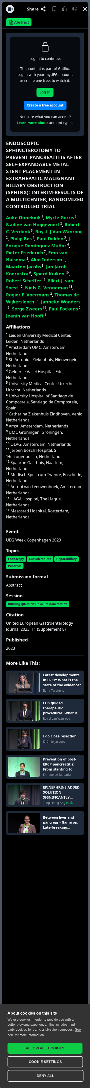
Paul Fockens (64, 309)
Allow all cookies (45, 1048)
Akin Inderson (48, 260)
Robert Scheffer (26, 281)
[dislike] (75, 9)
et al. (69, 803)
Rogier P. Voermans (29, 295)
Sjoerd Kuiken (51, 274)
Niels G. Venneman (48, 288)
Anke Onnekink (24, 217)
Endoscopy (16, 559)
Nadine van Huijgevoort (34, 225)
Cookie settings (45, 1062)
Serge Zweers (29, 309)
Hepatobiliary (66, 559)
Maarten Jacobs (25, 267)
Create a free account (45, 105)
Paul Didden (51, 239)
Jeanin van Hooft (26, 316)
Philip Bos (22, 239)
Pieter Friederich (26, 253)
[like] (65, 9)
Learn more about (32, 122)
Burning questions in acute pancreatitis (37, 604)
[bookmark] (54, 9)
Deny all (45, 1076)
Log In (45, 92)
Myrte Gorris (61, 217)
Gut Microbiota (40, 559)
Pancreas (15, 566)
